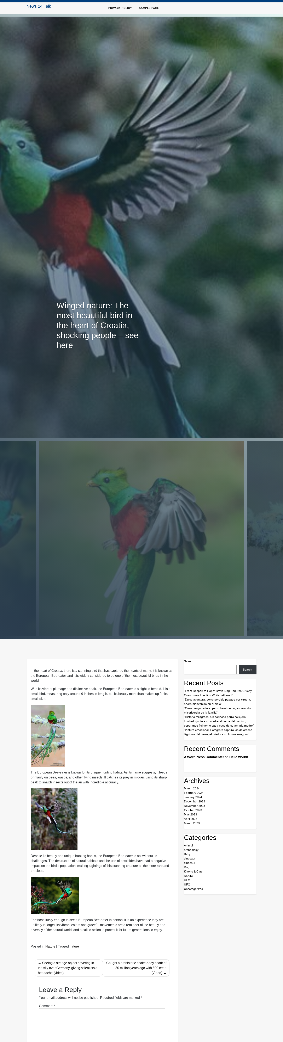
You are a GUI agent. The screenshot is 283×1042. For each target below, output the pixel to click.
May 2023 (190, 814)
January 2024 (193, 797)
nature (74, 946)
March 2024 (192, 788)
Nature (50, 946)
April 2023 (190, 818)
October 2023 (193, 810)
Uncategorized (193, 888)
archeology (191, 849)
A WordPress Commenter (204, 757)
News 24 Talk (39, 6)
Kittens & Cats (193, 871)
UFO (187, 880)
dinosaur (189, 858)
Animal (188, 845)
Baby (187, 854)
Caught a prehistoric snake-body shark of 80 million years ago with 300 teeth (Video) (136, 968)
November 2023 (194, 805)
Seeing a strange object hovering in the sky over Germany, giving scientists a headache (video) (67, 968)
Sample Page (149, 8)
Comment (47, 1006)
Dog (186, 867)
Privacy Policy (120, 8)
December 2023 (194, 801)
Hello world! (238, 757)
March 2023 (192, 823)
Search (188, 661)
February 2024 (193, 792)
